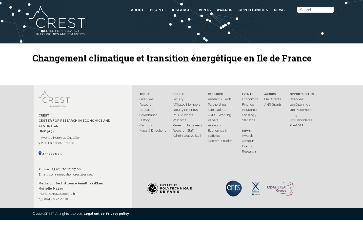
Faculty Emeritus (185, 110)
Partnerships (217, 104)
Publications (217, 110)
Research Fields (219, 99)
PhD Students (183, 115)
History (145, 120)
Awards (224, 10)
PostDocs (179, 120)
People (157, 10)
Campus (146, 125)
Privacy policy (117, 214)
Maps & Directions (153, 130)
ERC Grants (272, 99)
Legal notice (94, 214)
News (279, 10)
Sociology (249, 115)
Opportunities (253, 10)
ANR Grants (273, 104)
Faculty (178, 99)
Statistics (248, 120)
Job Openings (300, 104)
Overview (147, 99)
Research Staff (183, 130)
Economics (250, 99)
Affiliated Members (186, 104)
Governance (148, 115)
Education (147, 110)
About (137, 10)
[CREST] (73, 36)
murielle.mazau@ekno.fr (57, 194)
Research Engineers (187, 125)
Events (204, 10)
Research (180, 10)
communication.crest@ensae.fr (72, 174)
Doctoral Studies (220, 141)
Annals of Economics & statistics (217, 130)
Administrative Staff (187, 136)
